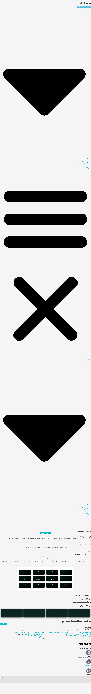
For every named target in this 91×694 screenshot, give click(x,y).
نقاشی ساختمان (85, 167)
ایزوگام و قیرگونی (85, 158)
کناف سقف (87, 13)
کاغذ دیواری (86, 166)
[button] (45, 263)
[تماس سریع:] (88, 661)
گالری (88, 168)
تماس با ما (87, 515)
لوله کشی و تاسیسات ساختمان (83, 161)
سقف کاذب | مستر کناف (85, 12)
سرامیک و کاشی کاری (84, 164)
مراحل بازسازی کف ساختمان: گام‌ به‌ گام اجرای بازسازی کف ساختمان (35, 635)
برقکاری (86, 162)
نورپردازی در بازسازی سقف (58, 633)
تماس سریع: (88, 665)
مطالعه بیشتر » (88, 639)
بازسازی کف (86, 163)
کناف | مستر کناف (86, 9)
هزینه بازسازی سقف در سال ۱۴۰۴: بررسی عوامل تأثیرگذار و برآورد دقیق (80, 635)
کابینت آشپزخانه (85, 159)
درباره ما (87, 10)
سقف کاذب (18, 633)
